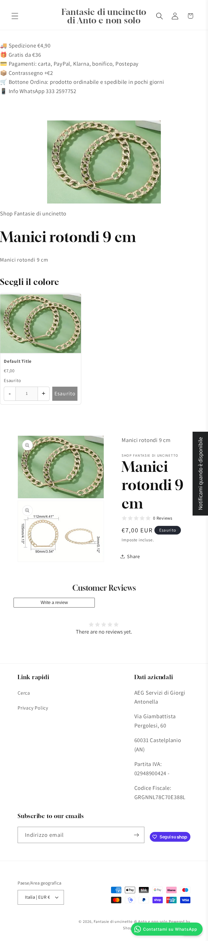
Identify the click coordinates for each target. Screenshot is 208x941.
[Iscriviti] (136, 835)
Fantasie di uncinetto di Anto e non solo (131, 921)
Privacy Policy (33, 707)
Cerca (24, 692)
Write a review (54, 602)
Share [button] (133, 556)
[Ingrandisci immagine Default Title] (40, 323)
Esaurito (65, 393)
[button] (14, 16)
